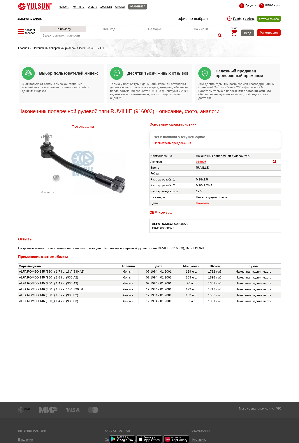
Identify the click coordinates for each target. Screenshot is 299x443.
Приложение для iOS (149, 439)
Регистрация (269, 32)
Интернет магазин (32, 430)
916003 (201, 161)
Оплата (92, 6)
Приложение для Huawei (177, 439)
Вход (247, 33)
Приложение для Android (122, 439)
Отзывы (120, 6)
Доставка (106, 6)
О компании (201, 430)
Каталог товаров (117, 430)
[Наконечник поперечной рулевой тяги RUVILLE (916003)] (83, 192)
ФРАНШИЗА (138, 6)
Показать (202, 203)
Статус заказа (269, 19)
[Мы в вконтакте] (278, 408)
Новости (64, 6)
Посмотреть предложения (172, 143)
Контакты (78, 6)
